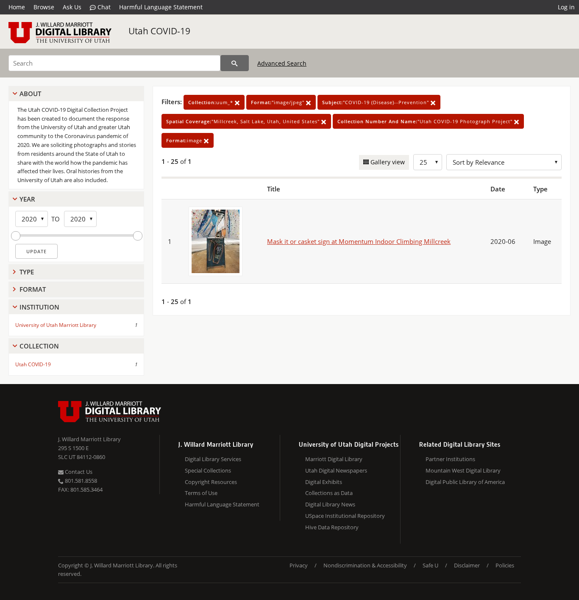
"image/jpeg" (278, 102)
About (30, 93)
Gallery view (387, 162)
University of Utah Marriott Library (55, 325)
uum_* (211, 102)
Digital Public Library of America (465, 482)
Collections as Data (329, 493)
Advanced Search (281, 63)
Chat (103, 7)
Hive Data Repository (332, 527)
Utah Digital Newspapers (336, 470)
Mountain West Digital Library (463, 470)
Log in (566, 7)
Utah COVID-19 (159, 31)
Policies (504, 565)
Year (27, 199)
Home (16, 7)
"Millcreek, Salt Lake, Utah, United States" (243, 121)
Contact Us (78, 472)
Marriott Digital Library (333, 459)
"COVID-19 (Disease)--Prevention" (376, 102)
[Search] (234, 63)
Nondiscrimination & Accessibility (365, 565)
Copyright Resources (211, 482)
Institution (39, 307)
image (185, 140)
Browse (43, 7)
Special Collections (208, 470)
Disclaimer (467, 565)
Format (32, 289)
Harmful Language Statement (161, 7)
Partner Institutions (450, 459)
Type (26, 272)
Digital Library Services (213, 459)
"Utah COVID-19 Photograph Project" (425, 121)
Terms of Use (201, 493)
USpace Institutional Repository (345, 516)
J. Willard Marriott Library (89, 439)
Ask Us (72, 7)
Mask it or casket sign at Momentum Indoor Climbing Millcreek (359, 241)
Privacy (299, 565)
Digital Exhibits (323, 482)
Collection (39, 346)
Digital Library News (330, 504)
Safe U (430, 565)
